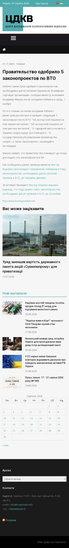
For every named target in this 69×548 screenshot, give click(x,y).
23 (59, 424)
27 (31, 431)
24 (5, 431)
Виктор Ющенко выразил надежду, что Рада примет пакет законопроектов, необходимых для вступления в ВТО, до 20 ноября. (32, 189)
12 (23, 418)
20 (31, 424)
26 (23, 431)
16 (59, 418)
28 (41, 431)
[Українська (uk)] (61, 3)
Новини (20, 63)
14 (41, 418)
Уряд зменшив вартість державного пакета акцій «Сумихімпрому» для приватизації (31, 266)
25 (14, 431)
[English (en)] (56, 3)
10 (5, 418)
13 (31, 418)
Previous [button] (4, 250)
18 (14, 424)
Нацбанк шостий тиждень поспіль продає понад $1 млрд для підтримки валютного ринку (44, 306)
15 (50, 418)
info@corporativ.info (22, 504)
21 (41, 424)
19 (23, 424)
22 (50, 424)
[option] (34, 246)
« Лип (6, 445)
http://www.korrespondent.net (19, 201)
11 (14, 418)
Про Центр (42, 3)
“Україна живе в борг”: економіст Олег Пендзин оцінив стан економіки (44, 324)
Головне (11, 520)
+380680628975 (17, 509)
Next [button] (64, 250)
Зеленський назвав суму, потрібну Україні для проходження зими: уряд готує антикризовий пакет (44, 341)
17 (5, 424)
